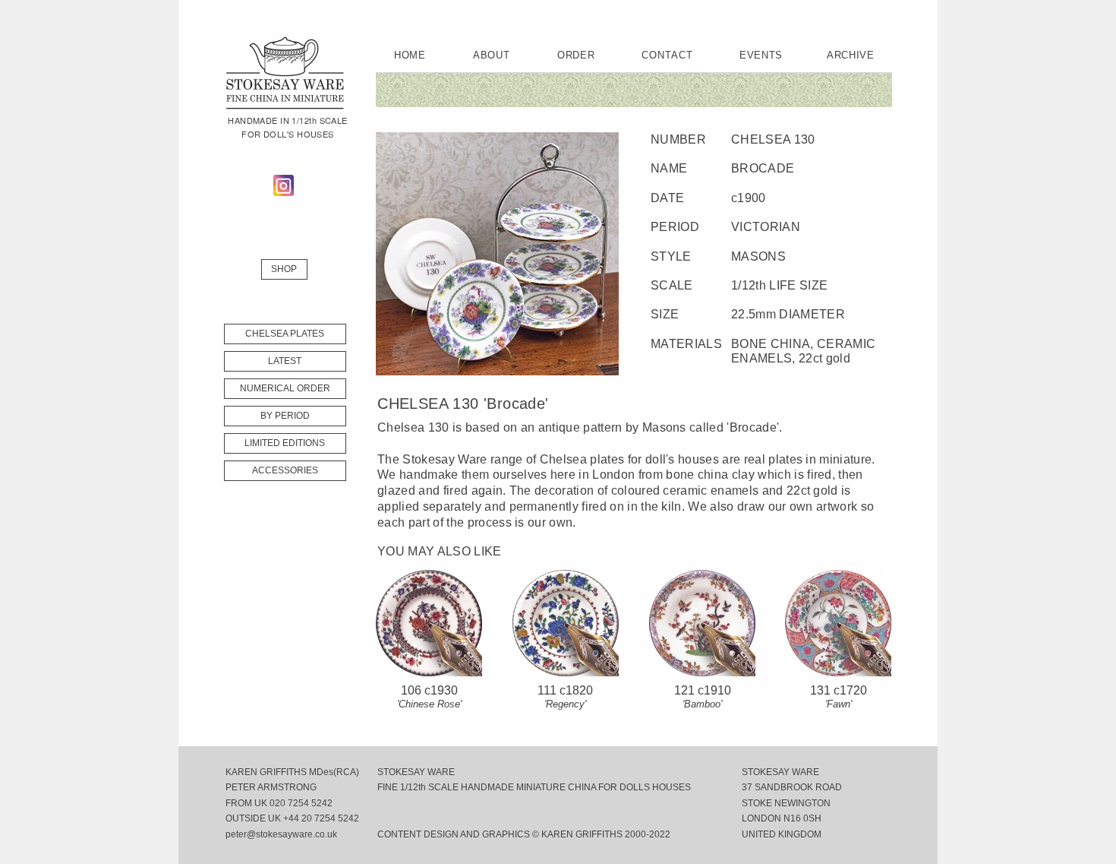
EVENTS (761, 55)
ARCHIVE (851, 55)
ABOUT (491, 55)
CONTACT (667, 55)
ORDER (575, 55)
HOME (410, 55)
